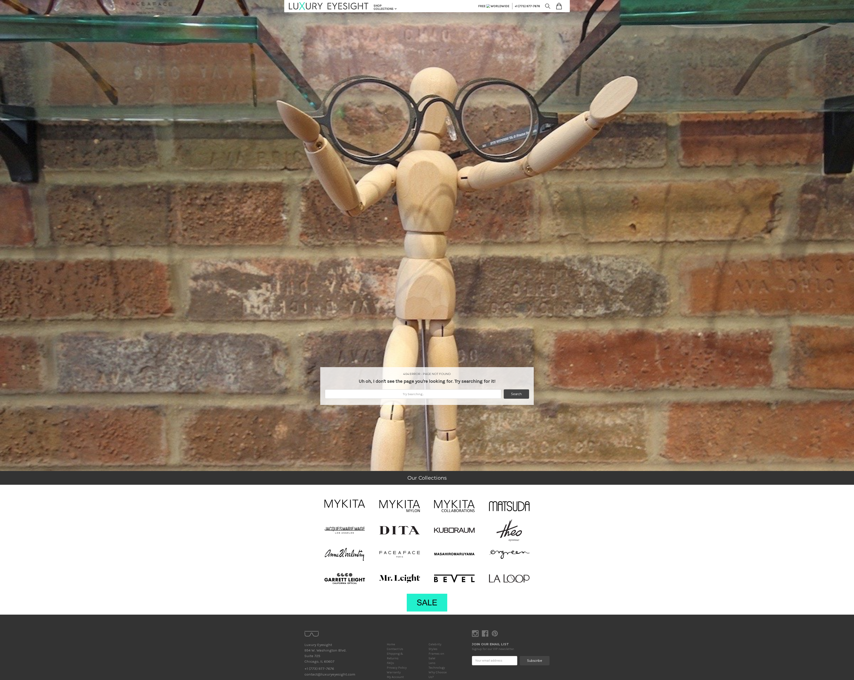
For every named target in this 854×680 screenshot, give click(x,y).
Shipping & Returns (395, 656)
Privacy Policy (397, 668)
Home (391, 644)
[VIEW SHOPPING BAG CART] (559, 6)
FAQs (390, 663)
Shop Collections (384, 7)
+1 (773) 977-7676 (527, 6)
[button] (344, 504)
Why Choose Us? (438, 674)
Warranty (394, 672)
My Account (395, 677)
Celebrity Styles (435, 646)
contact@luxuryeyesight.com (329, 674)
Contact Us (395, 649)
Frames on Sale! (436, 656)
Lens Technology (437, 665)
